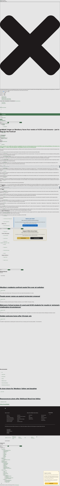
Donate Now (51, 483)
